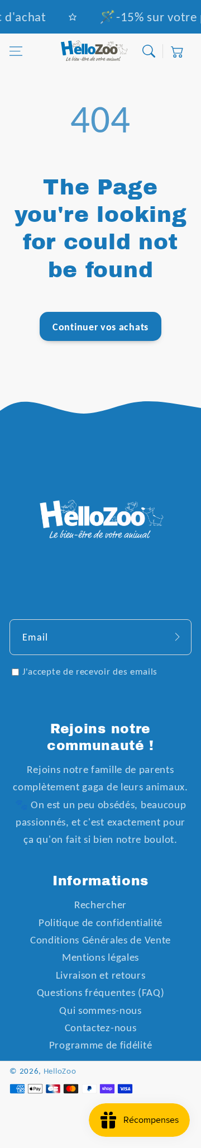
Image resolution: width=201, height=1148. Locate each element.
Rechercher (100, 904)
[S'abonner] (177, 636)
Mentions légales (100, 957)
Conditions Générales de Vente (100, 939)
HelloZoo (60, 1071)
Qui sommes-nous (100, 1010)
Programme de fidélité (100, 1044)
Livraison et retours (101, 975)
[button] (16, 51)
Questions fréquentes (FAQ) (101, 992)
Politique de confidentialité (100, 922)
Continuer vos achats (100, 326)
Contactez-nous (101, 1027)
